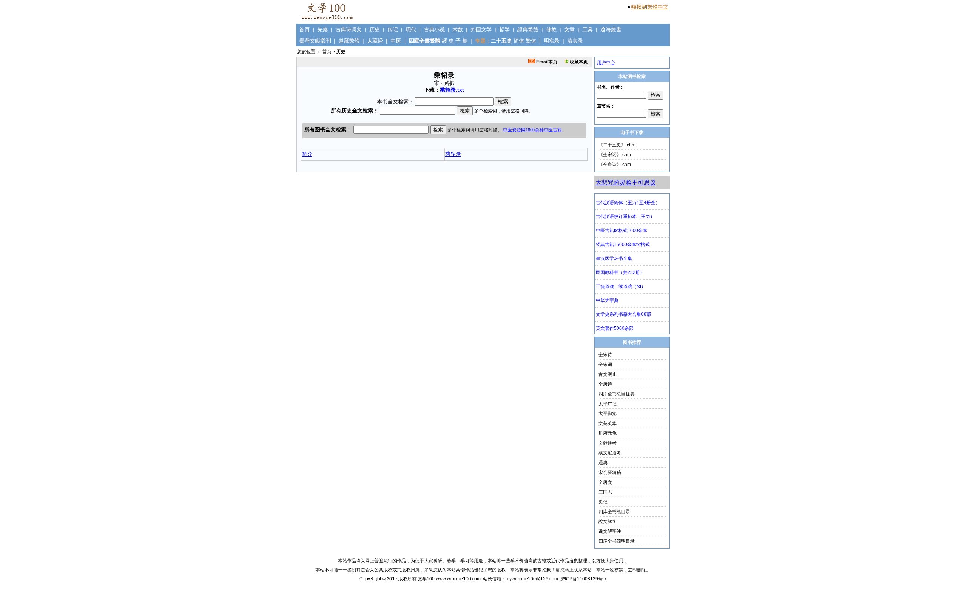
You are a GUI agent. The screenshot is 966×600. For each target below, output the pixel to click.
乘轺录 (453, 154)
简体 (519, 41)
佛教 (551, 29)
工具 (587, 29)
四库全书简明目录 (616, 541)
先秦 (322, 29)
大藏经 (375, 41)
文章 (569, 29)
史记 (603, 502)
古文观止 (607, 374)
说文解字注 (609, 531)
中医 (396, 41)
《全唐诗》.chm (614, 164)
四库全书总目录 (614, 511)
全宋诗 (605, 354)
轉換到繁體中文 (649, 7)
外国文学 (481, 29)
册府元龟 (607, 433)
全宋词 (605, 364)
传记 (393, 29)
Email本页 (546, 62)
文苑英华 (607, 423)
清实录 (575, 41)
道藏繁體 (349, 41)
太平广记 (607, 403)
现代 (411, 29)
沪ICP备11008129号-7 (583, 579)
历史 (374, 29)
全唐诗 (605, 384)
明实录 (552, 41)
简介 (307, 154)
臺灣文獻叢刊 (315, 41)
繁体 (531, 41)
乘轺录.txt (452, 90)
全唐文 (605, 482)
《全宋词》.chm (614, 154)
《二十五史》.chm (616, 145)
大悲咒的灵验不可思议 (625, 182)
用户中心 (606, 62)
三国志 (605, 492)
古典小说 (434, 29)
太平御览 (607, 413)
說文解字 (607, 521)
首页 (304, 29)
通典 (603, 462)
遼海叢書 (610, 29)
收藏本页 (578, 62)
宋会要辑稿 (609, 472)
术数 (457, 29)
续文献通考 (609, 452)
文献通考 (607, 443)
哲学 (504, 29)
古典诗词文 (348, 29)
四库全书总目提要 (616, 394)
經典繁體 (527, 29)
